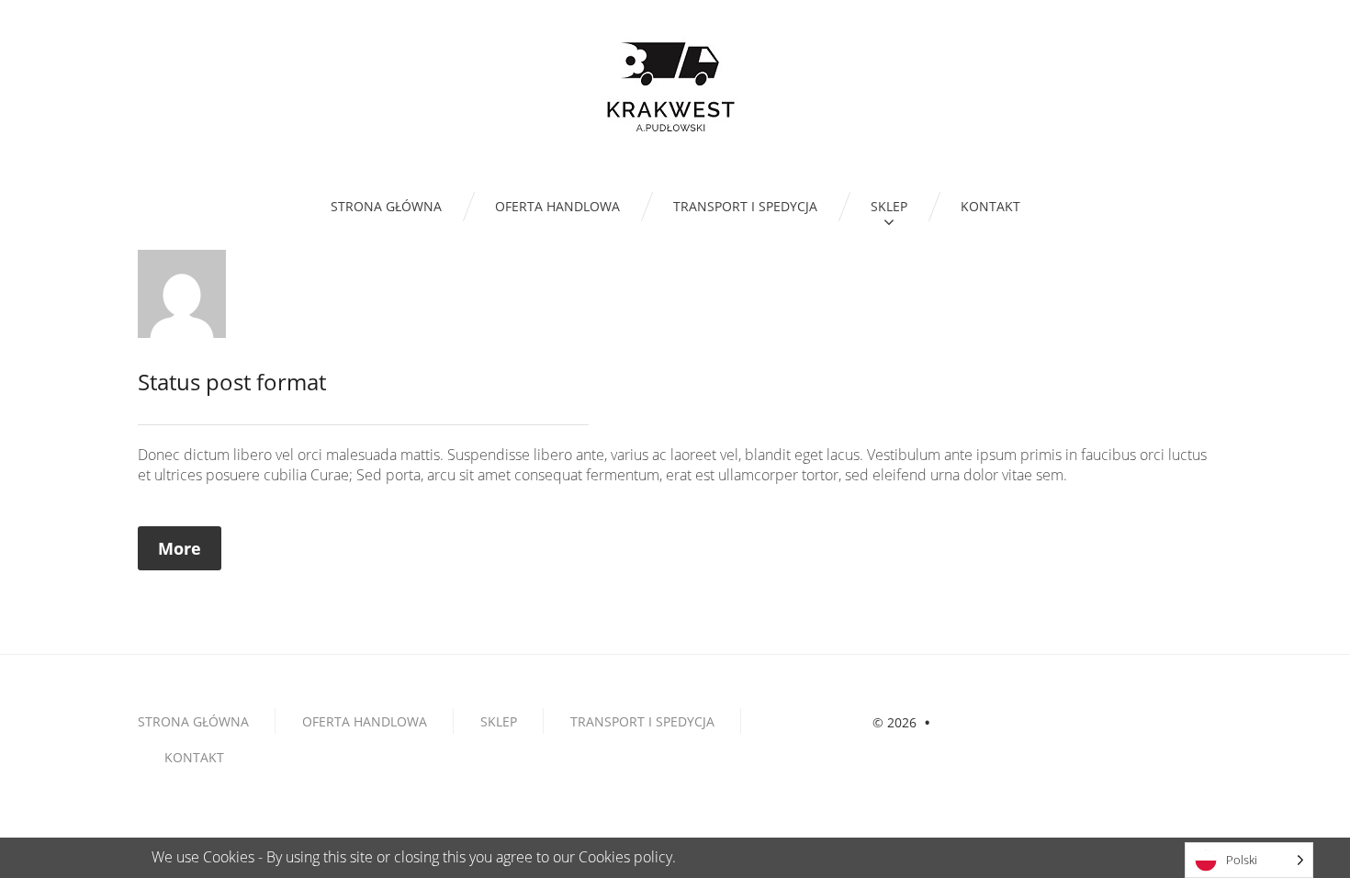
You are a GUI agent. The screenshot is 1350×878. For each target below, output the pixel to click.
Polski (1241, 859)
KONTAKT (194, 757)
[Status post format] (182, 292)
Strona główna (193, 721)
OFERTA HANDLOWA (364, 721)
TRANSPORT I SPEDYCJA (642, 721)
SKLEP (498, 721)
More (179, 548)
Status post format (232, 381)
